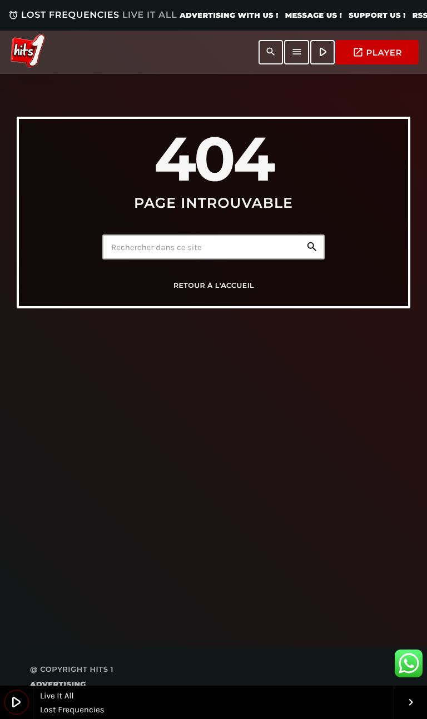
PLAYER (377, 52)
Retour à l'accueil (213, 286)
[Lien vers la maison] (27, 52)
